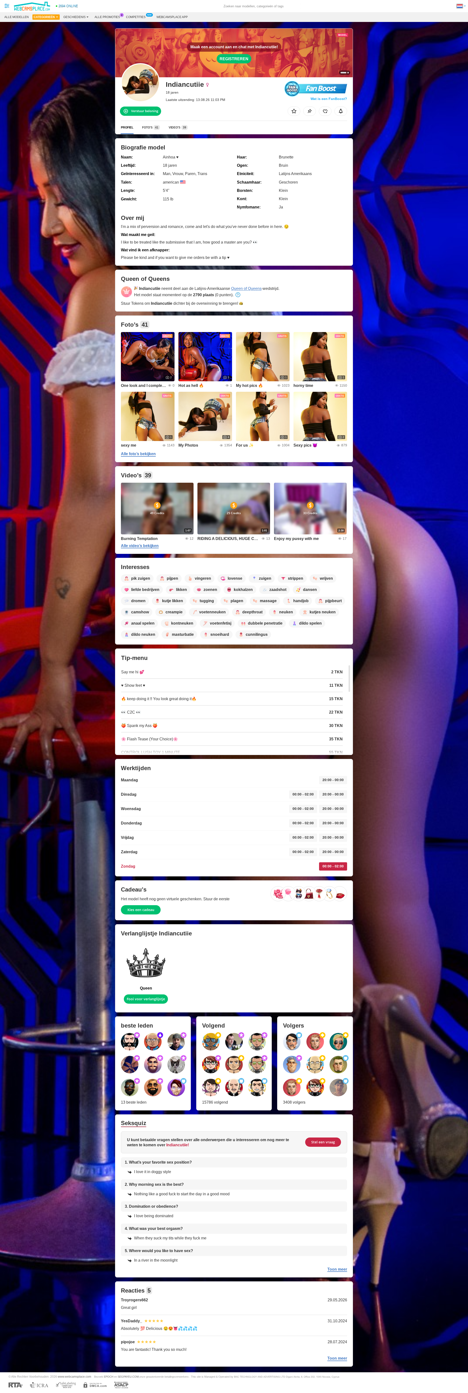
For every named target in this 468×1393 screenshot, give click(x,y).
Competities (136, 17)
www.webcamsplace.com (74, 1376)
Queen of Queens (246, 288)
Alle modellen (16, 17)
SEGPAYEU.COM (128, 1376)
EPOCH (108, 1376)
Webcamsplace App (172, 17)
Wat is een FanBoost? (329, 99)
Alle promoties (107, 17)
